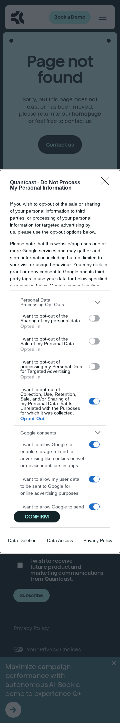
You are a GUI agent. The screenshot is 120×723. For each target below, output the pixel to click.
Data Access (60, 540)
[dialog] (60, 361)
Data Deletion (22, 540)
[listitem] (60, 302)
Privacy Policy (97, 540)
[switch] (94, 318)
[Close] (107, 183)
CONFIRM (37, 516)
